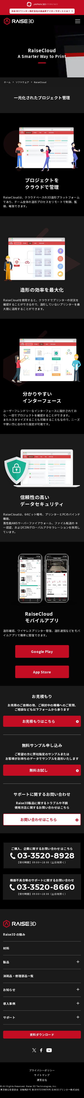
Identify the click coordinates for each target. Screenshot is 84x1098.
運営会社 (42, 1079)
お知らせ (9, 990)
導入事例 (9, 1003)
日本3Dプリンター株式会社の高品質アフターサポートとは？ (41, 11)
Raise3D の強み (14, 934)
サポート (9, 1017)
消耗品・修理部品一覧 (18, 976)
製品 (6, 962)
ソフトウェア (22, 82)
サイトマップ (42, 1075)
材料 (6, 948)
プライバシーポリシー (42, 1070)
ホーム (7, 82)
